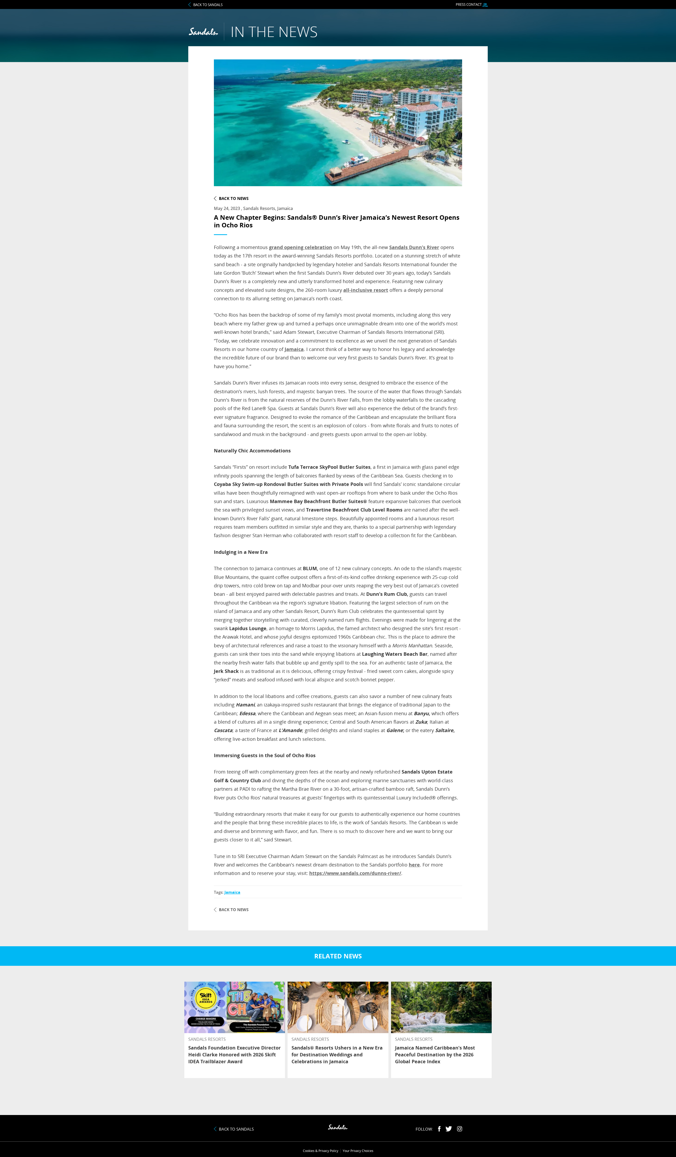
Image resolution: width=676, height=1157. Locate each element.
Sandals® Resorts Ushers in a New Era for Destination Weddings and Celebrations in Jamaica (337, 1054)
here (414, 864)
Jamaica (294, 349)
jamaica (232, 892)
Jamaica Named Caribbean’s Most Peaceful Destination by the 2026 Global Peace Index (435, 1054)
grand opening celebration (300, 247)
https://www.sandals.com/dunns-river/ (355, 873)
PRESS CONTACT (469, 4)
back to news (233, 198)
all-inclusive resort (365, 290)
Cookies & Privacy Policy (320, 1151)
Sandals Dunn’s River (414, 247)
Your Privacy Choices (358, 1151)
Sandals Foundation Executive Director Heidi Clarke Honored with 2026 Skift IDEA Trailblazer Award (234, 1054)
